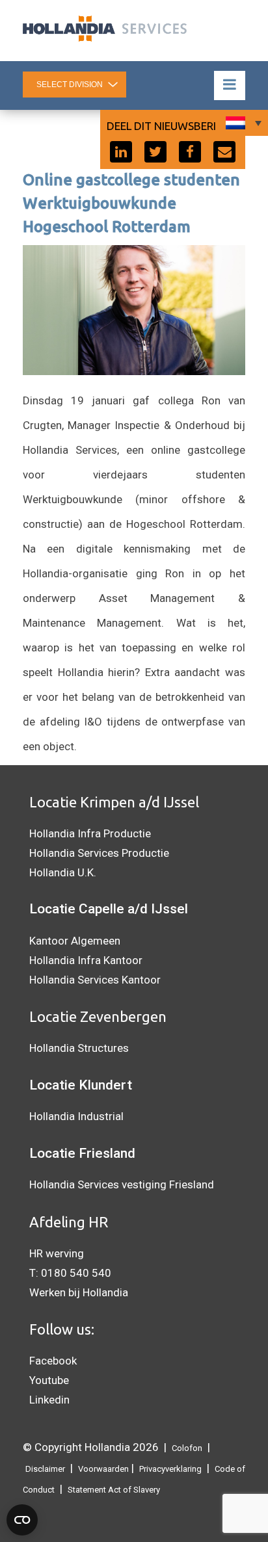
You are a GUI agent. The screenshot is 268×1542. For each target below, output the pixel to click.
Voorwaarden (103, 1469)
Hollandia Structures (79, 1047)
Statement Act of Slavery (114, 1490)
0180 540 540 (76, 1272)
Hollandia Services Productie (99, 852)
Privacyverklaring (170, 1469)
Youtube (49, 1380)
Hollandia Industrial (76, 1116)
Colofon (187, 1448)
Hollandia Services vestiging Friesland (121, 1184)
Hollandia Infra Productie (90, 833)
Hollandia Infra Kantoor (85, 960)
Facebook (53, 1360)
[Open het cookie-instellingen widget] (22, 1519)
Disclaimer (45, 1469)
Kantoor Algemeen (74, 940)
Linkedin (49, 1399)
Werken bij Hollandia (78, 1292)
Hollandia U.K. (62, 872)
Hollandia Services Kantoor (95, 979)
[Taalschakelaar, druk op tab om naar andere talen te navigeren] (242, 123)
